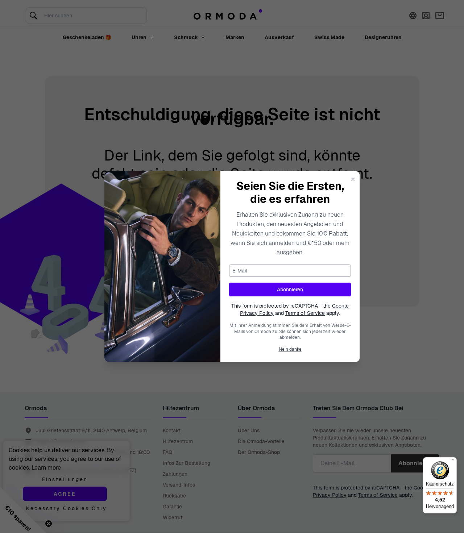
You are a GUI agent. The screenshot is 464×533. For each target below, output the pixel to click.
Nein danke (290, 349)
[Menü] (452, 461)
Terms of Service (305, 313)
